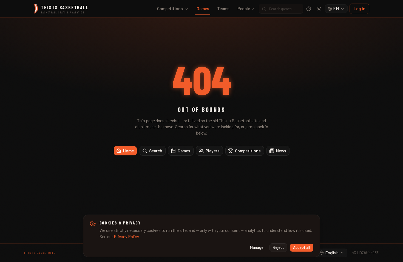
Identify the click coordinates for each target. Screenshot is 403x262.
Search (155, 150)
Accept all (301, 247)
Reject (278, 247)
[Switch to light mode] (319, 9)
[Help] (309, 9)
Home (128, 150)
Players (213, 150)
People (243, 8)
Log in (359, 8)
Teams (223, 8)
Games (203, 8)
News (281, 150)
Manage (256, 247)
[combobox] (336, 8)
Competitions (170, 8)
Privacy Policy (126, 236)
